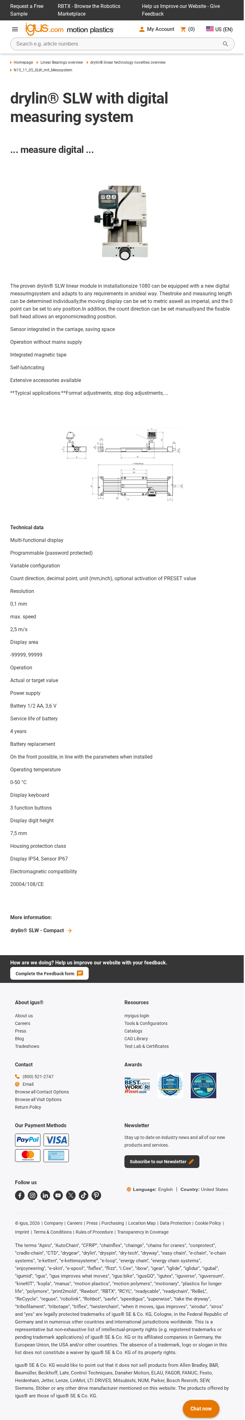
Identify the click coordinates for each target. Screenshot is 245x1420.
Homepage (23, 62)
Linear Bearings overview (62, 62)
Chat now (201, 1409)
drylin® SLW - (37, 930)
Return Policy (28, 1107)
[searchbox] (117, 44)
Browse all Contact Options (42, 1091)
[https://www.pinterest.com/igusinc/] (96, 1195)
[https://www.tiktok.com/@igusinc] (83, 1195)
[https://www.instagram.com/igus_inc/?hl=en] (32, 1195)
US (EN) (224, 29)
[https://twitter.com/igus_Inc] (71, 1195)
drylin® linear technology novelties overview (128, 62)
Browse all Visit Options (38, 1099)
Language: (153, 1189)
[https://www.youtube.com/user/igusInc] (58, 1195)
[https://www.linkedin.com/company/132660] (45, 1195)
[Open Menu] (15, 29)
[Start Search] (225, 44)
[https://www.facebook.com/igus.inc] (20, 1195)
